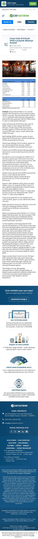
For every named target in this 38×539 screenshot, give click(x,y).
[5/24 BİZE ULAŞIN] (27, 9)
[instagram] (26, 431)
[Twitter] (15, 431)
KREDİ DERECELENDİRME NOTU (19, 367)
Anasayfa (5, 510)
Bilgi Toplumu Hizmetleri (28, 510)
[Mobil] (3, 16)
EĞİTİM (18, 446)
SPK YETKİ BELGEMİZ (19, 320)
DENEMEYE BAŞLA (19, 299)
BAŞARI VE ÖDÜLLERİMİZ (19, 345)
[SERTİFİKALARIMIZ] (19, 383)
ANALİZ (26, 446)
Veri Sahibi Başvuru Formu (25, 521)
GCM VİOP (12, 443)
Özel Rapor (21, 29)
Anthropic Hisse (21, 459)
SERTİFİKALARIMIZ (19, 390)
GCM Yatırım (7, 528)
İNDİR (33, 4)
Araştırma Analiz (9, 29)
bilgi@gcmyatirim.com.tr (14, 423)
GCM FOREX (11, 440)
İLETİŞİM (10, 446)
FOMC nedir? (28, 454)
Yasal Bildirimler (14, 510)
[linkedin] (22, 431)
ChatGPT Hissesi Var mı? (14, 454)
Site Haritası (23, 514)
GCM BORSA (23, 443)
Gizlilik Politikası (24, 512)
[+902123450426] (30, 9)
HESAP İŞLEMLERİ (24, 448)
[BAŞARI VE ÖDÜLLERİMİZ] (19, 338)
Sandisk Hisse (10, 461)
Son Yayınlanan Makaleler (13, 450)
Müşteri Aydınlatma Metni (10, 519)
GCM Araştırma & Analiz (16, 49)
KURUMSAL (10, 448)
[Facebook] (11, 431)
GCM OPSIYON (23, 440)
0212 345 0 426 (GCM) (12, 419)
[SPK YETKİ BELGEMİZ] (19, 313)
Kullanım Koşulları (12, 512)
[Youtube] (19, 431)
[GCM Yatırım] (19, 17)
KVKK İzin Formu (25, 519)
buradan (32, 535)
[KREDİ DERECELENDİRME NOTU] (19, 361)
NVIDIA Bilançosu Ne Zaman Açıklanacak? (19, 452)
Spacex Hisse (10, 459)
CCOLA (5, 112)
